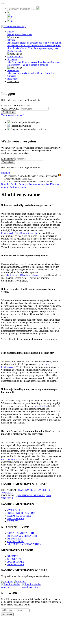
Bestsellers (12, 78)
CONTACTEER (15, 541)
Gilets (29, 45)
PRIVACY (12, 521)
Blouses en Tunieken (42, 45)
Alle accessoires (15, 73)
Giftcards (11, 76)
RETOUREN (14, 538)
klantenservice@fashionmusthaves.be (19, 233)
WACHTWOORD (10, 108)
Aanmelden (7, 614)
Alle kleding (13, 42)
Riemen (41, 73)
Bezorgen (23, 184)
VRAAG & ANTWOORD (20, 533)
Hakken (25, 65)
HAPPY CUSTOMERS (19, 515)
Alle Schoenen (14, 62)
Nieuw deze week (23, 34)
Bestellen (5, 184)
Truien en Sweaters (29, 42)
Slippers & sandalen (38, 65)
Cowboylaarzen (30, 62)
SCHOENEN (14, 559)
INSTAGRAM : (9, 490)
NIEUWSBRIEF (15, 518)
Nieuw (10, 34)
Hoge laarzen (14, 65)
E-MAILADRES (9, 105)
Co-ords (32, 48)
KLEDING (13, 556)
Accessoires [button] (13, 70)
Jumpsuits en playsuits (47, 48)
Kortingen (14, 187)
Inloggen (5, 172)
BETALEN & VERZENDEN (22, 536)
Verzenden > (8, 162)
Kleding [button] (11, 40)
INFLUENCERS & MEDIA (21, 513)
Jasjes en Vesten (47, 42)
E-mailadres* (7, 158)
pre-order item (41, 406)
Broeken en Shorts (16, 45)
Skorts (24, 48)
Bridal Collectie (14, 51)
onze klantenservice (10, 459)
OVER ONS (13, 510)
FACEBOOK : (8, 495)
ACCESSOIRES (15, 561)
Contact (23, 187)
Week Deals (13, 81)
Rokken (17, 48)
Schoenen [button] (12, 59)
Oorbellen (49, 73)
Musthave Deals (15, 56)
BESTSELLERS (15, 564)
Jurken (58, 42)
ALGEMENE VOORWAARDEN (24, 544)
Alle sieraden (30, 73)
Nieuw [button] (10, 31)
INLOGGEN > (8, 112)
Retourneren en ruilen (39, 184)
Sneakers (55, 62)
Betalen (14, 184)
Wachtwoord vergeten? (12, 115)
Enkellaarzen (44, 62)
